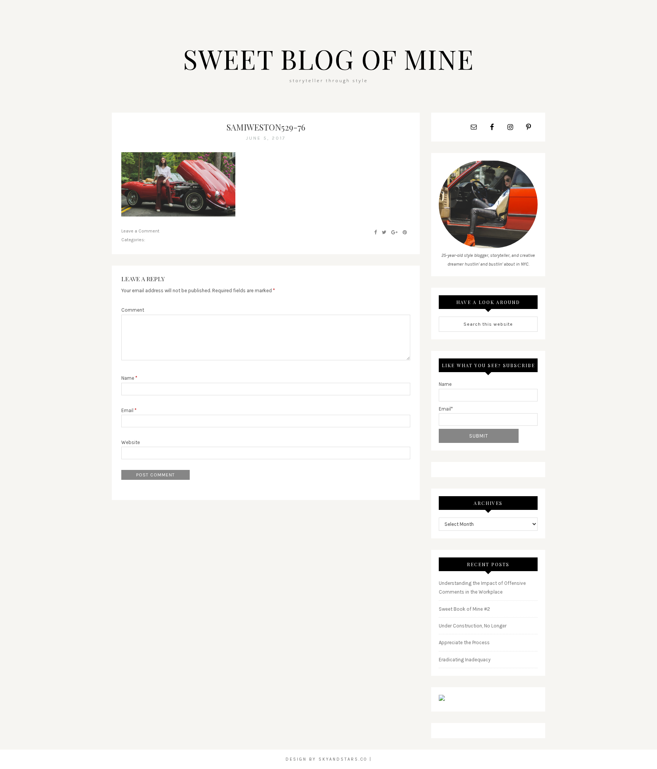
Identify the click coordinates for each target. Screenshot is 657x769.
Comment (132, 310)
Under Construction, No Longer (472, 626)
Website (130, 442)
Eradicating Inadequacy (464, 659)
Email (128, 410)
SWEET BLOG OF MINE (328, 58)
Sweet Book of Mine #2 (464, 609)
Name (129, 378)
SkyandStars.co (343, 759)
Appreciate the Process (464, 642)
